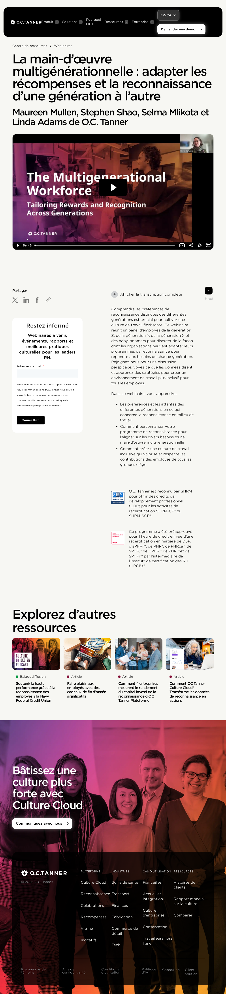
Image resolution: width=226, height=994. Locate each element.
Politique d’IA (149, 971)
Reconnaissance (95, 894)
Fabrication (122, 917)
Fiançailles (152, 882)
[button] (50, 22)
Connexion (171, 970)
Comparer (183, 915)
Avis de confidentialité (74, 971)
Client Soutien (191, 972)
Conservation (155, 927)
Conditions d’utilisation (110, 971)
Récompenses (93, 917)
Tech (116, 945)
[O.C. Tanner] (48, 873)
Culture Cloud (93, 882)
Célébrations (92, 905)
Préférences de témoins (33, 971)
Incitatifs (88, 940)
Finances (120, 905)
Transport (120, 894)
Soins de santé (125, 882)
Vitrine (87, 928)
